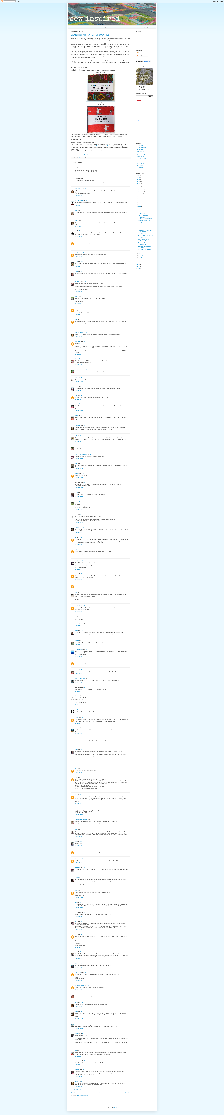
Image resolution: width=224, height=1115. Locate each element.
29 (81, 463)
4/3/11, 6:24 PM (78, 1086)
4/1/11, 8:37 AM (78, 336)
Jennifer (77, 473)
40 (84, 584)
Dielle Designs (140, 156)
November (141, 191)
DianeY (76, 728)
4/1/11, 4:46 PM (78, 656)
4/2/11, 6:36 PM (78, 989)
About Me (78, 27)
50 (84, 687)
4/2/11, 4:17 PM (78, 947)
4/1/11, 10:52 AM (79, 441)
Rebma (76, 695)
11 (81, 271)
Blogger (115, 1107)
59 (80, 794)
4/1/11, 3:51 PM (78, 636)
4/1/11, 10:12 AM (79, 381)
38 (82, 560)
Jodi (76, 435)
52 (82, 709)
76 (88, 985)
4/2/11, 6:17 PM (78, 980)
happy (76, 709)
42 (84, 605)
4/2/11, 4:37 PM (78, 958)
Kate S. (76, 386)
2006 (138, 268)
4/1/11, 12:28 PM (79, 522)
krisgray (77, 640)
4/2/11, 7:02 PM (78, 998)
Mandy (76, 630)
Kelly (76, 377)
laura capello (78, 308)
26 (81, 435)
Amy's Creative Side (141, 147)
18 (89, 359)
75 (85, 972)
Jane (76, 574)
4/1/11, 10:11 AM (79, 373)
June (139, 202)
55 (81, 738)
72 (82, 934)
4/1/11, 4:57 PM (78, 665)
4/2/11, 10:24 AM (79, 886)
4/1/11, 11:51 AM (79, 496)
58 (81, 777)
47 (80, 661)
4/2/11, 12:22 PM (79, 908)
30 (83, 473)
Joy (76, 514)
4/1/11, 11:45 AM (79, 477)
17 (84, 341)
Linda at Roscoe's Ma (80, 359)
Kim (76, 661)
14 (85, 308)
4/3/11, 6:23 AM (78, 1046)
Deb (76, 1050)
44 (82, 630)
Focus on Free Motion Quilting (139, 27)
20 (81, 377)
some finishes (141, 208)
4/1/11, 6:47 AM (78, 266)
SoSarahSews (78, 188)
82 (80, 1050)
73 (80, 952)
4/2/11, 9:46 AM (78, 862)
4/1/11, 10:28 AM (79, 410)
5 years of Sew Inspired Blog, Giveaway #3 (145, 240)
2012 (138, 186)
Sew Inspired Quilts (93, 69)
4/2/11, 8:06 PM (78, 1006)
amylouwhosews (79, 549)
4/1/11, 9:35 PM (78, 764)
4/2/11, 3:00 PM (78, 929)
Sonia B (77, 446)
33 (92, 501)
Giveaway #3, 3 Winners (144, 228)
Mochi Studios (140, 163)
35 (83, 527)
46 (86, 649)
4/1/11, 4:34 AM (78, 205)
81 (82, 1033)
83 (84, 1061)
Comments (140, 55)
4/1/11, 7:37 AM (78, 303)
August (140, 198)
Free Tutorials (87, 27)
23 (87, 404)
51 (82, 695)
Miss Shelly (77, 241)
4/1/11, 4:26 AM (78, 195)
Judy (76, 463)
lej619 (76, 768)
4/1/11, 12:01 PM (79, 509)
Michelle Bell (78, 281)
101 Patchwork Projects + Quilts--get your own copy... (145, 218)
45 (83, 640)
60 (84, 808)
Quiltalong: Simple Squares (101, 27)
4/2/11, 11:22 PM (79, 1018)
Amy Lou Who (140, 145)
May (139, 204)
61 (91, 819)
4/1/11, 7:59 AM (78, 315)
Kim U (76, 934)
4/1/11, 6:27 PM (78, 704)
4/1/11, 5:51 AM (78, 248)
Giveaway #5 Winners (143, 224)
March (140, 253)
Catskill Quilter (78, 649)
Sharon (76, 296)
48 (81, 669)
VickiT (76, 749)
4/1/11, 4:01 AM (78, 184)
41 (80, 592)
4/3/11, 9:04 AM (78, 1064)
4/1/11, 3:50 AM (78, 174)
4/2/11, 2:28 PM (78, 916)
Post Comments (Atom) (82, 1095)
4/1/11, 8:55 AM (78, 354)
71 (81, 921)
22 (81, 395)
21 (82, 386)
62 (81, 829)
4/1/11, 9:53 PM (78, 790)
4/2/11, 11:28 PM (79, 1028)
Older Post (127, 1092)
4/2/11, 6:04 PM (78, 967)
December (141, 189)
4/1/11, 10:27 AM (79, 399)
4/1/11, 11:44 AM (79, 469)
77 (82, 994)
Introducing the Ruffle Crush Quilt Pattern (145, 212)
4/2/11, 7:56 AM (78, 845)
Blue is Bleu (140, 149)
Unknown (77, 850)
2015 (138, 180)
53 (82, 717)
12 (85, 281)
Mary (76, 210)
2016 (138, 177)
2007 (138, 266)
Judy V (76, 220)
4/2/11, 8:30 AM (78, 854)
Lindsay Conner (79, 332)
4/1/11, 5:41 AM (78, 226)
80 (81, 1023)
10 (82, 261)
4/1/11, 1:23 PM (78, 544)
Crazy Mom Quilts (141, 153)
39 (81, 574)
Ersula (76, 994)
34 (80, 514)
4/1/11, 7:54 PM (78, 733)
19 (92, 369)
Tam (76, 902)
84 (83, 1069)
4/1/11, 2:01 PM (78, 579)
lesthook (77, 527)
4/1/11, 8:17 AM (78, 328)
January (140, 257)
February (140, 255)
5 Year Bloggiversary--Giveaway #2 (143, 243)
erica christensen (79, 404)
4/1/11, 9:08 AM (78, 364)
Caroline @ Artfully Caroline (82, 501)
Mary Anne (77, 341)
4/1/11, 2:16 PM (78, 588)
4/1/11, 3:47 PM (78, 625)
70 (84, 912)
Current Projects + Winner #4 (145, 226)
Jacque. (77, 1033)
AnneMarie (77, 425)
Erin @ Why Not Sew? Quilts (82, 369)
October (140, 194)
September (141, 196)
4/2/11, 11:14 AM (79, 897)
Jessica (77, 877)
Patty (76, 829)
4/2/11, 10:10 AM (79, 873)
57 (81, 768)
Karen (76, 261)
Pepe (76, 395)
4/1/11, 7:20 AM (78, 277)
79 (82, 1011)
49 (89, 678)
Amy (76, 738)
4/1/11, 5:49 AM (78, 236)
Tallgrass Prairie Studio (142, 169)
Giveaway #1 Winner (143, 237)
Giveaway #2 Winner (143, 233)
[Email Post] (86, 157)
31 (84, 482)
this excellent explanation (102, 146)
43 (84, 616)
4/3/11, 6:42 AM (78, 1056)
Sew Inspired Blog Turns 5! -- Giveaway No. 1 (90, 35)
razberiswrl (77, 867)
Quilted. (140, 210)
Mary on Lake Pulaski (80, 678)
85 (81, 1081)
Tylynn (76, 858)
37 (87, 549)
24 (82, 415)
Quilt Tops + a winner (143, 215)
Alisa (76, 669)
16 (86, 332)
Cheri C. (77, 717)
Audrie (76, 560)
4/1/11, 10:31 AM (79, 431)
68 (81, 890)
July (139, 200)
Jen (76, 319)
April (102, 61)
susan (76, 1011)
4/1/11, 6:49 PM (78, 713)
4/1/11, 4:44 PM (78, 644)
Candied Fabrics (141, 151)
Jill (75, 794)
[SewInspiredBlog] (144, 84)
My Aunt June (140, 165)
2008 (138, 264)
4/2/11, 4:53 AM (78, 836)
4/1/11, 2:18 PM (78, 601)
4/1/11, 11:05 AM (79, 458)
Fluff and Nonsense (141, 158)
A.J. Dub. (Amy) (79, 200)
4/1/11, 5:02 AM (78, 216)
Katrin (76, 492)
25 (84, 425)
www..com (140, 105)
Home (71, 27)
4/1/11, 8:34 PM (78, 745)
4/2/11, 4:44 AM (78, 825)
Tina (76, 841)
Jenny (76, 415)
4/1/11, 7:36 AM (78, 291)
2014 (138, 182)
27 (82, 446)
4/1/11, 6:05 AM (78, 256)
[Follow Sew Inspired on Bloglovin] (143, 62)
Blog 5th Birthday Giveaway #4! (145, 235)
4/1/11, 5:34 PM (78, 673)
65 (82, 858)
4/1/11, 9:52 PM (78, 772)
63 (81, 841)
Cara (76, 921)
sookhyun (77, 252)
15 (80, 319)
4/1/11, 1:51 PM (78, 569)
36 (81, 537)
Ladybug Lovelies (141, 162)
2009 (138, 262)
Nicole (76, 1002)
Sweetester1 (78, 972)
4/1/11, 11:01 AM (79, 450)
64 (83, 850)
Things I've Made (116, 27)
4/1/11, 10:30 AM (79, 421)
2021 (138, 175)
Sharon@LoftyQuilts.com (81, 819)
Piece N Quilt (140, 167)
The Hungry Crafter (79, 985)
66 (84, 867)
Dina (76, 537)
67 (82, 877)
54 (82, 728)
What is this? (141, 120)
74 (81, 963)
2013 (138, 184)
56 (82, 749)
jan (75, 952)
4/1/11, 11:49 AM (79, 487)
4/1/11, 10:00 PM (79, 803)
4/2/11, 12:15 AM (79, 814)
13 (82, 296)
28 (90, 454)
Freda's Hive (140, 160)
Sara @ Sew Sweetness (81, 454)
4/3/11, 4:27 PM (78, 1076)
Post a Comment (77, 1089)
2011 (138, 188)
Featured (126, 27)
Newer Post (73, 1092)
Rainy (76, 1081)
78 (82, 1002)
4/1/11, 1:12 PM (78, 532)
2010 (138, 260)
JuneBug (77, 1069)
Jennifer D (77, 584)
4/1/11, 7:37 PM (78, 723)
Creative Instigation (141, 154)
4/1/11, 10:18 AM (79, 390)
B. (75, 231)
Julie (76, 890)
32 (82, 492)
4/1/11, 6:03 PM (78, 682)
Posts (139, 53)
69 (81, 902)
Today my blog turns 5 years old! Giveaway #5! (145, 231)
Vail (76, 592)
